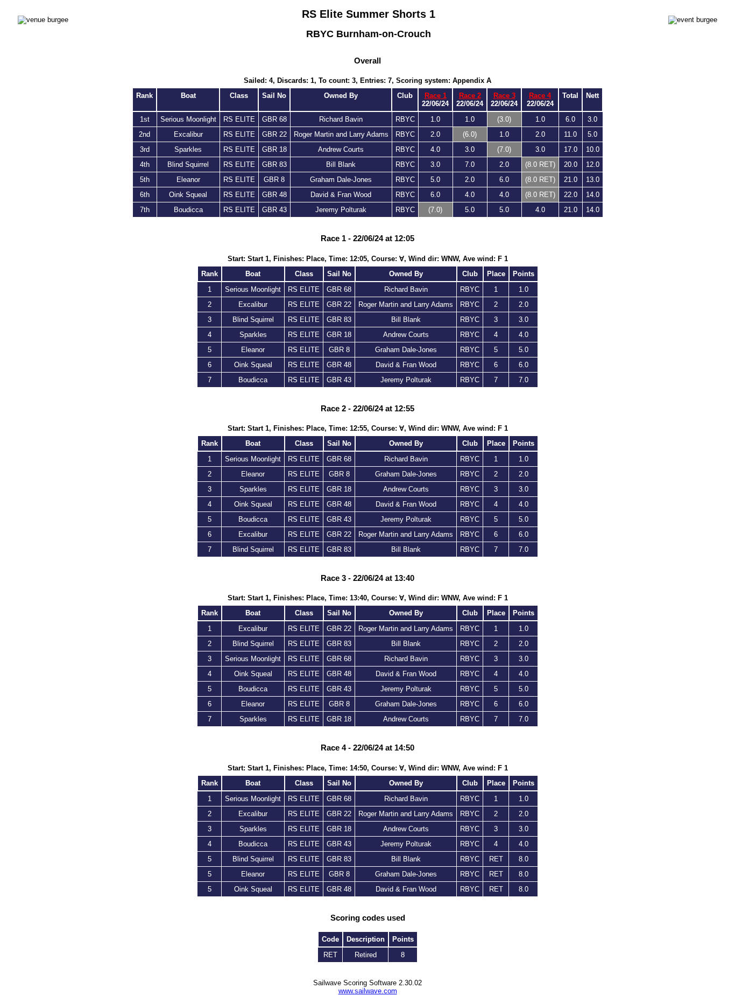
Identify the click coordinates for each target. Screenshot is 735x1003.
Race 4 (540, 96)
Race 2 (470, 96)
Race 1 (436, 96)
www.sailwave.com (367, 991)
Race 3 (504, 96)
